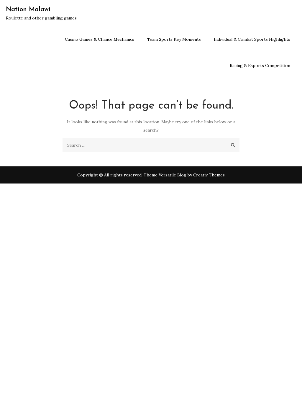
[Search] (232, 145)
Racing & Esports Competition (260, 65)
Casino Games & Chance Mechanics (99, 39)
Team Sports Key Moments (174, 39)
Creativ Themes (209, 175)
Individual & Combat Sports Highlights (252, 39)
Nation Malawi (28, 9)
